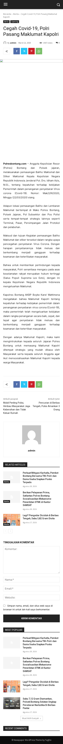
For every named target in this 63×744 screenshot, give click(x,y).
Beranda (7, 14)
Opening (14, 21)
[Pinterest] (31, 51)
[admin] (5, 42)
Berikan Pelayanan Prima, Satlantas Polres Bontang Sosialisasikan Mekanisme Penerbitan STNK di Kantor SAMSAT (37, 498)
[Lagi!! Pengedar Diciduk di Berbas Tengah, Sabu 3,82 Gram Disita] (11, 520)
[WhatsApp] (39, 51)
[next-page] (10, 531)
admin (13, 43)
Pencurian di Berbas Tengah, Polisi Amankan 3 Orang (46, 406)
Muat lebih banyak (30, 718)
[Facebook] (16, 51)
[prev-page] (5, 531)
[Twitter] (24, 51)
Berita (16, 14)
